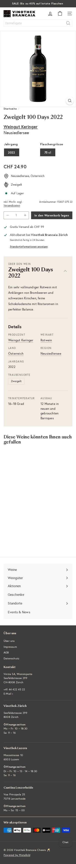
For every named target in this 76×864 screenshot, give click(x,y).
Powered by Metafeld (17, 855)
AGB (6, 652)
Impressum (10, 647)
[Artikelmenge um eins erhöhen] (25, 215)
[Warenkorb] (60, 13)
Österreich (15, 353)
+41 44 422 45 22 (14, 689)
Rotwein (46, 340)
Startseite (10, 108)
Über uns (9, 641)
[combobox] (38, 23)
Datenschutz (11, 658)
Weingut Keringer (21, 126)
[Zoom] (70, 101)
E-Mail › (8, 693)
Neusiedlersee (51, 353)
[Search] (68, 23)
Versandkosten (12, 205)
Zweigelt (16, 381)
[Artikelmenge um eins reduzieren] (7, 215)
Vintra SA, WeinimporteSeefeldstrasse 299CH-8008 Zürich (18, 678)
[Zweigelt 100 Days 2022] (30, 490)
